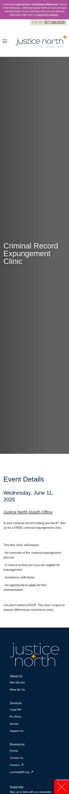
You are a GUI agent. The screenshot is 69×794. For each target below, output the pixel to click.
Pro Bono (15, 716)
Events (14, 750)
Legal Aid (15, 709)
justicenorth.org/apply (47, 14)
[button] (4, 41)
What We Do (17, 689)
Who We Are (17, 682)
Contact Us (16, 757)
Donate (14, 723)
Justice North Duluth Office (28, 512)
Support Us (16, 730)
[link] (48, 22)
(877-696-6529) (54, 22)
